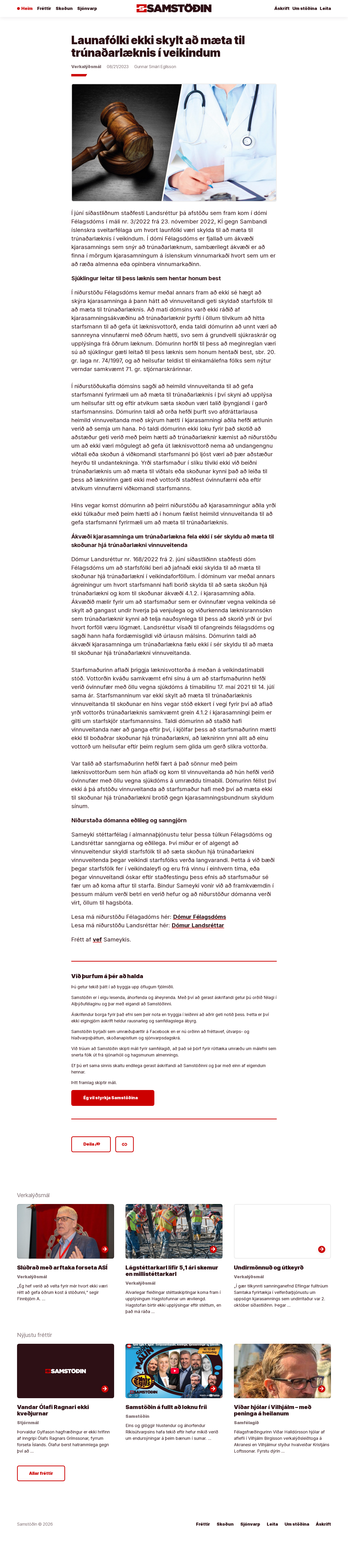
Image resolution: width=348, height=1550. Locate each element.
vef (97, 939)
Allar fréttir (41, 1473)
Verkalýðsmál (86, 66)
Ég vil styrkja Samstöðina (113, 1098)
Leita (325, 8)
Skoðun (64, 8)
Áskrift (282, 8)
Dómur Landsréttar (198, 925)
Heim (27, 8)
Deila (92, 1144)
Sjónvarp (87, 8)
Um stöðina (304, 8)
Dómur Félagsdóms (199, 916)
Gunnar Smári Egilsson (155, 66)
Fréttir (44, 8)
